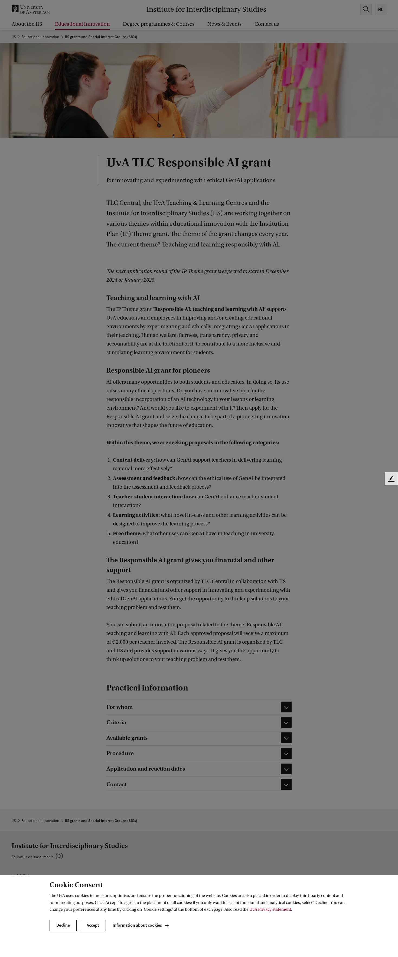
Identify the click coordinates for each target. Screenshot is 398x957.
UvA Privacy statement (270, 909)
